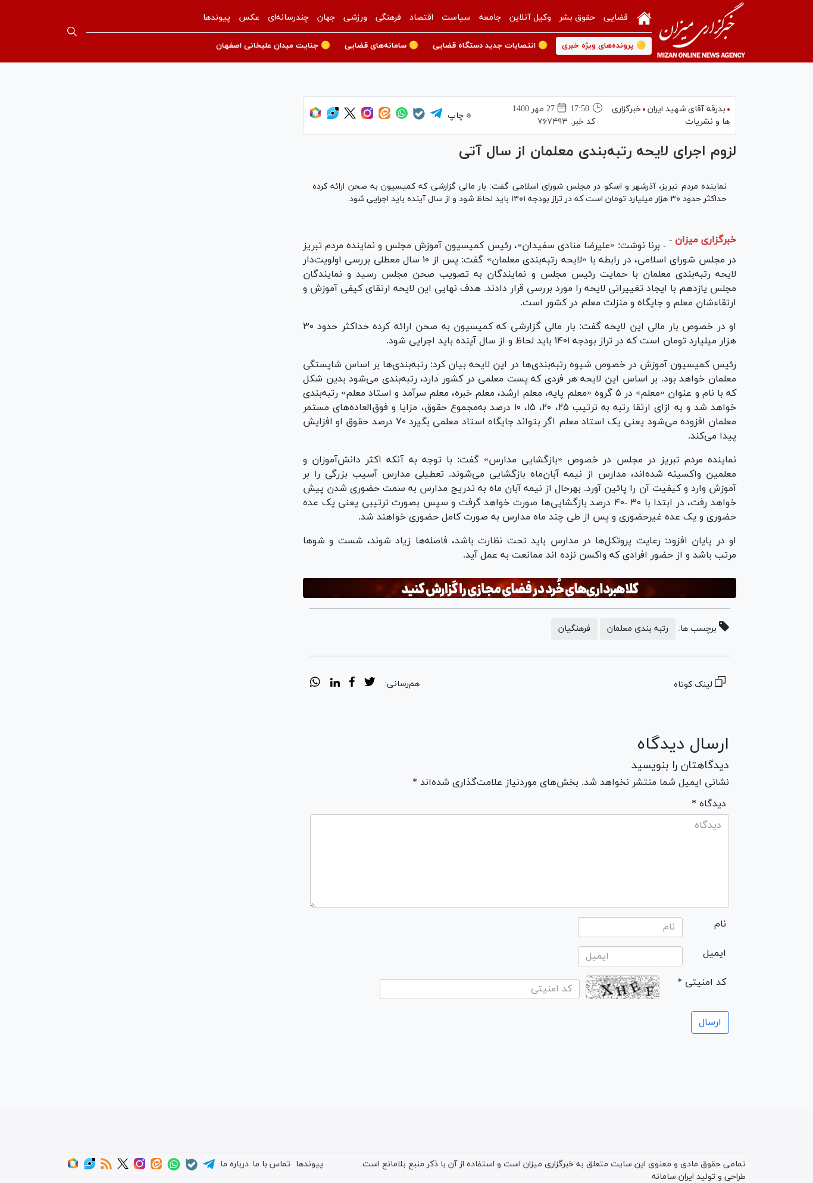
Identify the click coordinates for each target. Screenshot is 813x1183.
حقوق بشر (577, 17)
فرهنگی (388, 17)
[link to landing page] (701, 31)
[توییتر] (350, 117)
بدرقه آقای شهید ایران (687, 109)
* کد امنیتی (701, 982)
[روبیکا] (315, 117)
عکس (249, 17)
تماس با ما (271, 1164)
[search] (72, 31)
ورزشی (355, 17)
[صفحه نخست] (644, 17)
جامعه (490, 17)
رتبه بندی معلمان (637, 628)
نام (720, 924)
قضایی (616, 17)
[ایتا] (384, 117)
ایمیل (714, 953)
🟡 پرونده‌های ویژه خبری (604, 45)
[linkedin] (335, 684)
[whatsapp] (315, 684)
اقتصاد (421, 17)
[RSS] (106, 1167)
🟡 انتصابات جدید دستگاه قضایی (490, 45)
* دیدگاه (709, 803)
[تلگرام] (436, 117)
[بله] (419, 117)
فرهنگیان (574, 628)
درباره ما (234, 1164)
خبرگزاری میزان (705, 239)
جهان (326, 17)
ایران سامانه (673, 1176)
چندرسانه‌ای (288, 17)
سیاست (456, 17)
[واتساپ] (402, 117)
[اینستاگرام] (367, 117)
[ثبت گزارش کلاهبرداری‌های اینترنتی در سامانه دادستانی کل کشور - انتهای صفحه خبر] (519, 588)
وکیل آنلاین (530, 17)
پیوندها (216, 17)
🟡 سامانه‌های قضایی (381, 45)
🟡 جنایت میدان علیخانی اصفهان (273, 45)
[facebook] (352, 684)
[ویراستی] (333, 117)
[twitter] (369, 683)
